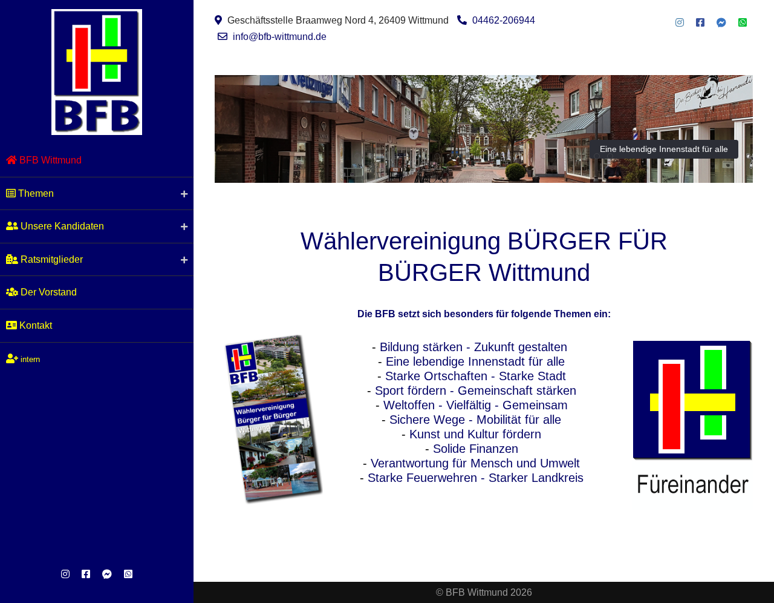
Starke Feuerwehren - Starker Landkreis (476, 477)
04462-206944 (503, 20)
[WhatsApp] (128, 574)
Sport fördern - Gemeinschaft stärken (475, 390)
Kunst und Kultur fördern (475, 434)
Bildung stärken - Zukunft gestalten (473, 347)
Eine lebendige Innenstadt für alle (664, 149)
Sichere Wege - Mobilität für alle (475, 419)
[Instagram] (65, 574)
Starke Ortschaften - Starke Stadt (475, 376)
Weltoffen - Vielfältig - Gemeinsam (475, 405)
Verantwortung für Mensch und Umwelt (475, 463)
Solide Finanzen (475, 448)
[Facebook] (86, 574)
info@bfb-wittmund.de (280, 36)
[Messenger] (107, 574)
